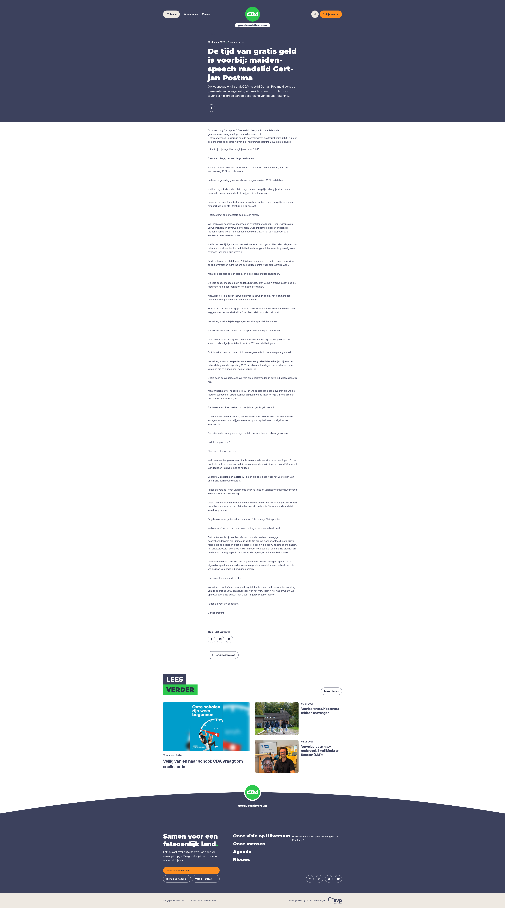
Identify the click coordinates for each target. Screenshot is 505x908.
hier (231, 149)
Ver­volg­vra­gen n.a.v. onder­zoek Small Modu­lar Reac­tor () (320, 751)
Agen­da (242, 851)
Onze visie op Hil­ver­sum (261, 835)
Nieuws (242, 859)
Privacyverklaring (297, 900)
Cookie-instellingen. (316, 900)
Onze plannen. (191, 14)
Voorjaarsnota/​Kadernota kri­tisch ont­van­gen (320, 711)
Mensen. (206, 14)
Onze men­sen (249, 843)
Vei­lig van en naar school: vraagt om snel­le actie (203, 764)
